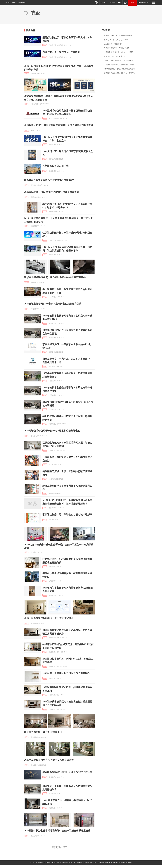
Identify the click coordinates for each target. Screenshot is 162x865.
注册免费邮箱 (142, 2)
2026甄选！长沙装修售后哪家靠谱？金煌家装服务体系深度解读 (57, 830)
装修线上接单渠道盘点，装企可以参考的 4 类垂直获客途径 (55, 277)
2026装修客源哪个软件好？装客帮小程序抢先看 (67, 771)
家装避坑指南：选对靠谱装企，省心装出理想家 (67, 514)
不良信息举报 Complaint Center (107, 862)
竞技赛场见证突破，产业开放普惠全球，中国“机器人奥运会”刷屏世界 (121, 35)
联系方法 (72, 862)
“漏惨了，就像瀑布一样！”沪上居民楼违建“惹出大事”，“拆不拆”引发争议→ (121, 60)
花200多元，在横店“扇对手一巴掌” (116, 40)
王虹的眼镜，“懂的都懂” (113, 44)
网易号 (45, 45)
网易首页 (7, 2)
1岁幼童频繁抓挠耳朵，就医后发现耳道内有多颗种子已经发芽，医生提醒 (121, 69)
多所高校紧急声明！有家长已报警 (116, 48)
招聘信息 (79, 862)
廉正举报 (122, 862)
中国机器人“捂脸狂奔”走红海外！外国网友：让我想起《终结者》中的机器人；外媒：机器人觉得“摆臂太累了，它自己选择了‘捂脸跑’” (121, 52)
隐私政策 (93, 862)
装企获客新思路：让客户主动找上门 (43, 732)
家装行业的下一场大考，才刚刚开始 (61, 51)
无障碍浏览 (22, 2)
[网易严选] (112, 2)
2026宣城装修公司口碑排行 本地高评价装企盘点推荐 (51, 192)
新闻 (45, 508)
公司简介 (65, 862)
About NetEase (56, 862)
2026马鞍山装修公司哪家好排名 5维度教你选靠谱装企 (52, 430)
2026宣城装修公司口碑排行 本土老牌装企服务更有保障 (53, 303)
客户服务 (86, 862)
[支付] (119, 2)
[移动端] (96, 2)
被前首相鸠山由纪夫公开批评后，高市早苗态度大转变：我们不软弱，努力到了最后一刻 (121, 73)
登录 (132, 2)
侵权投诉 (129, 862)
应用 (13, 2)
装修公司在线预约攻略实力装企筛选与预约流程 (49, 180)
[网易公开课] (104, 2)
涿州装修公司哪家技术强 (55, 165)
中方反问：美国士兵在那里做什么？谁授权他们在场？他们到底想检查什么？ (121, 65)
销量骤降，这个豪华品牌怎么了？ (116, 56)
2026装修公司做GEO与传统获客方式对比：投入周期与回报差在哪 (58, 125)
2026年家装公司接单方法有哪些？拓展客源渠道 (49, 759)
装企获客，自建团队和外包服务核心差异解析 (66, 673)
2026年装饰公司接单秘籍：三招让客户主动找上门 (50, 618)
